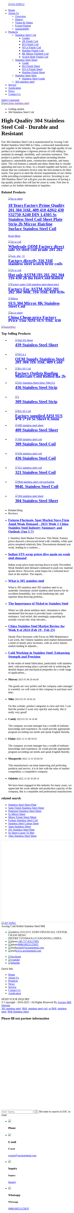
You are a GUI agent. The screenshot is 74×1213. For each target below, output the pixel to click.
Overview (20, 16)
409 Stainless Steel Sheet (36, 430)
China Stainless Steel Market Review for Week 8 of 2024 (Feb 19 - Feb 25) (36, 628)
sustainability (22, 28)
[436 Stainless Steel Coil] (28, 453)
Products (13, 31)
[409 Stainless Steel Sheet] (29, 425)
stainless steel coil (37, 1008)
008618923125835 (28, 944)
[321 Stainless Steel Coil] (28, 467)
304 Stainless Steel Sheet (36, 500)
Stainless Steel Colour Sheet (23, 823)
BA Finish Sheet (31, 66)
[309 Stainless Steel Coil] (28, 439)
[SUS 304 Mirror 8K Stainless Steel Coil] (13, 298)
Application (14, 87)
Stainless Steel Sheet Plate (22, 804)
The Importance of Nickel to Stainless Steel (38, 603)
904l (24, 1008)
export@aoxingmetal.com (30, 947)
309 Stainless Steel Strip (36, 401)
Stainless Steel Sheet (26, 59)
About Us (13, 13)
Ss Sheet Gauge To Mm (21, 832)
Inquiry (12, 1182)
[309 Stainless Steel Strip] (17, 397)
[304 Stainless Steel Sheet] (29, 496)
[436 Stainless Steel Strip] (35, 382)
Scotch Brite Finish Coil (35, 56)
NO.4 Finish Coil (31, 47)
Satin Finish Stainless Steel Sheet (26, 807)
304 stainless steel (24, 81)
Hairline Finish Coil (33, 50)
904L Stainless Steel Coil (36, 486)
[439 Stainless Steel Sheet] (24, 340)
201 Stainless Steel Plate (21, 829)
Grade (25, 63)
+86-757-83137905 (28, 941)
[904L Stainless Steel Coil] (34, 481)
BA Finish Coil (30, 44)
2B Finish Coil (30, 41)
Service (12, 84)
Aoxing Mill (64, 1002)
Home (11, 10)
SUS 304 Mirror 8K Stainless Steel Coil (34, 305)
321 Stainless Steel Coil (35, 472)
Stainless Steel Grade (33, 78)
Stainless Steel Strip (25, 75)
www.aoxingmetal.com (28, 950)
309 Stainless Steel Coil (35, 444)
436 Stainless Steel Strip (36, 387)
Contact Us (14, 94)
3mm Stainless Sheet (19, 826)
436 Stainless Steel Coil (35, 458)
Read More (14, 236)
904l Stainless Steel (18, 1011)
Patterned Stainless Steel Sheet (24, 811)
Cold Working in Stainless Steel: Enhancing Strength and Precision (39, 654)
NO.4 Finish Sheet (32, 69)
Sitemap (5, 1005)
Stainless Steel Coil (25, 35)
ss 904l (52, 1008)
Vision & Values (24, 22)
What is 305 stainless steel (26, 581)
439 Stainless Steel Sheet (36, 345)
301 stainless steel (11, 1008)
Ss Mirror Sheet (16, 814)
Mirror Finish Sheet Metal (22, 817)
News (11, 91)
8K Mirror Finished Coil (35, 53)
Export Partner (23, 25)
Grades (26, 38)
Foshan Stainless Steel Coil (23, 820)
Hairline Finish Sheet (33, 72)
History (19, 19)
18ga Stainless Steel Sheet (22, 835)
